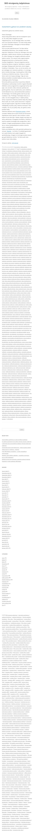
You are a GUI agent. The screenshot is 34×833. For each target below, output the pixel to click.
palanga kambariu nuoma (10, 237)
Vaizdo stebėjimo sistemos (23, 796)
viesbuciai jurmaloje (7, 356)
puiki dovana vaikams (7, 711)
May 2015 (4, 542)
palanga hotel (21, 235)
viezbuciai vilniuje (9, 411)
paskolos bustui (14, 794)
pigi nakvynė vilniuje (7, 277)
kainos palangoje (22, 196)
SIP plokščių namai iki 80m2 (16, 743)
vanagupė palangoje (7, 350)
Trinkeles (5, 804)
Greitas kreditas (25, 814)
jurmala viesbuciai (13, 196)
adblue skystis (27, 773)
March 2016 (5, 532)
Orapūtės (16, 788)
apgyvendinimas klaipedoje (13, 163)
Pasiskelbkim (5, 583)
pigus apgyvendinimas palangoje (13, 281)
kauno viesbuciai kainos (21, 202)
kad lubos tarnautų (25, 822)
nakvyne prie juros (9, 216)
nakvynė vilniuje (18, 216)
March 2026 (5, 471)
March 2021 (5, 499)
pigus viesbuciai (6, 285)
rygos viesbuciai (16, 314)
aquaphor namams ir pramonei (21, 672)
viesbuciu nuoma (10, 383)
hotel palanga (21, 192)
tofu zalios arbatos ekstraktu (20, 790)
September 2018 (6, 514)
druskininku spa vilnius (19, 184)
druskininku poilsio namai (13, 182)
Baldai (3, 560)
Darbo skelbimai (23, 808)
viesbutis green (16, 393)
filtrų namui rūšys (18, 648)
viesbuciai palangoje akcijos (10, 366)
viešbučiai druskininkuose (25, 354)
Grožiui (3, 570)
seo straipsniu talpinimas (20, 706)
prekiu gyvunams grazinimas (17, 792)
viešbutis (26, 389)
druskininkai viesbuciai (19, 180)
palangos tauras (13, 265)
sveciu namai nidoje (27, 342)
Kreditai (26, 816)
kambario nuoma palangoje (14, 198)
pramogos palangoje (13, 310)
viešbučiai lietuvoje (26, 360)
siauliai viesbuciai (10, 324)
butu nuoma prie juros (25, 174)
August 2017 (5, 520)
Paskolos (21, 816)
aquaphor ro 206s (15, 696)
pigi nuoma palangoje (17, 277)
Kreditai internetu (21, 812)
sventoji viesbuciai (10, 346)
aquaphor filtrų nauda (23, 674)
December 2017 (6, 516)
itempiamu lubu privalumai (19, 778)
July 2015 (4, 540)
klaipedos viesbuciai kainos (24, 206)
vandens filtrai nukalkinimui (15, 625)
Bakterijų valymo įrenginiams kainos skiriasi (16, 753)
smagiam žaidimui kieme (18, 711)
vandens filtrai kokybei (26, 637)
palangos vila (15, 273)
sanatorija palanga (23, 316)
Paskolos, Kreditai (14, 816)
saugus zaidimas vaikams (8, 765)
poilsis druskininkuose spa (10, 299)
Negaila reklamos (6, 579)
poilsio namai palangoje (15, 295)
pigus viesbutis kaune (21, 289)
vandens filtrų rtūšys (23, 644)
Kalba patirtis (24, 147)
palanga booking (6, 235)
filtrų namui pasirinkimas (13, 635)
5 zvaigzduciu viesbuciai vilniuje (13, 151)
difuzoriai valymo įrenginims (23, 747)
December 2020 (6, 501)
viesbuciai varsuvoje (22, 373)
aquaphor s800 (11, 680)
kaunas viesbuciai (23, 200)
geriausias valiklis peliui (17, 731)
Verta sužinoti (10, 149)
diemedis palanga (6, 176)
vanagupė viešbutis (17, 350)
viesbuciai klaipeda (16, 358)
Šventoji (9, 131)
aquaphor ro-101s (20, 680)
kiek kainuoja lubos (22, 782)
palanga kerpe (20, 237)
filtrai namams (17, 637)
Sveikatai (4, 595)
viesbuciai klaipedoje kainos (14, 360)
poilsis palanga (5, 302)
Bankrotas (17, 798)
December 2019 (6, 506)
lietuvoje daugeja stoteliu (7, 725)
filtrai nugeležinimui (18, 619)
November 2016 (6, 526)
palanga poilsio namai (18, 239)
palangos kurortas (23, 255)
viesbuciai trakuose (12, 373)
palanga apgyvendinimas (24, 233)
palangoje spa (22, 249)
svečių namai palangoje (18, 344)
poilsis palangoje (22, 302)
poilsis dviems (21, 299)
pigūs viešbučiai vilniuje (9, 289)
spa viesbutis (18, 340)
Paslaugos (4, 149)
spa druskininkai (25, 330)
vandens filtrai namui (7, 637)
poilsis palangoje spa (20, 304)
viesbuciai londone (6, 362)
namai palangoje (21, 218)
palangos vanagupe (22, 265)
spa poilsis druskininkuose (19, 336)
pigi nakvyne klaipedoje (14, 275)
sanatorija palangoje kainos (16, 318)
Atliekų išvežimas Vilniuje (7, 798)
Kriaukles (8, 808)
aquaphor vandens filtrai (13, 666)
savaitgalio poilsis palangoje (18, 322)
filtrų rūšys (10, 619)
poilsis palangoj (13, 302)
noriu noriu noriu (8, 228)
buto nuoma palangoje (15, 172)
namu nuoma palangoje (8, 222)
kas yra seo (17, 702)
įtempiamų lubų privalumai (8, 826)
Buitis (3, 562)
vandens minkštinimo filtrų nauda (10, 658)
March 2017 (5, 524)
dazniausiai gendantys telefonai (21, 715)
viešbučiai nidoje (16, 362)
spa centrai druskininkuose (25, 326)
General (4, 568)
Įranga (3, 573)
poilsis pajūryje (25, 300)
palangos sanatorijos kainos (19, 261)
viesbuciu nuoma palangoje (21, 383)
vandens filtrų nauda (24, 652)
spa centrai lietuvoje (7, 328)
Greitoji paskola (5, 816)
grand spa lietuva (16, 190)
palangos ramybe (16, 259)
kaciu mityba (5, 796)
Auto (3, 558)
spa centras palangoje (15, 330)
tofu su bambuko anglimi (7, 790)
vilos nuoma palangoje (21, 417)
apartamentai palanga (14, 157)
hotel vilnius (7, 194)
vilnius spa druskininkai (21, 415)
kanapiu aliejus (5, 822)
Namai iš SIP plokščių (22, 755)
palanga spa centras (12, 243)
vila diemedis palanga (19, 411)
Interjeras (4, 571)
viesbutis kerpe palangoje (22, 395)
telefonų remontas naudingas (20, 713)
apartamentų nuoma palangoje (12, 161)
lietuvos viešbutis (11, 212)
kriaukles (4, 761)
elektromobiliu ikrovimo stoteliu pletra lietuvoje (20, 723)
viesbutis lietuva (25, 397)
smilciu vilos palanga (7, 326)
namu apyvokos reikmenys (20, 761)
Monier (25, 802)
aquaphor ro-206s (19, 690)
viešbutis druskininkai (13, 391)
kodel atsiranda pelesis (17, 769)
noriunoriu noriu (27, 228)
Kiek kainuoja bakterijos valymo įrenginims (21, 757)
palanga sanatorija (15, 241)
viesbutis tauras (6, 407)
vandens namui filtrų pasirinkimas (9, 644)
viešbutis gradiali (24, 391)
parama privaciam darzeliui (8, 775)
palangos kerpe (14, 255)
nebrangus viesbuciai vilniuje (20, 224)
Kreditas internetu (7, 814)
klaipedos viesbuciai (12, 206)
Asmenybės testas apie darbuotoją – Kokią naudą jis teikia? (16, 447)
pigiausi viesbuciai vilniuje (13, 279)
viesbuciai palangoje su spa (8, 367)
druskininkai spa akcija (20, 178)
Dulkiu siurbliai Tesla (11, 747)
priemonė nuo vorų (25, 704)
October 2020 (5, 503)
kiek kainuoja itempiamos (11, 782)
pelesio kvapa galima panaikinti (22, 698)
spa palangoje (13, 334)
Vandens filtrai (5, 601)
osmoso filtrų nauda (6, 621)
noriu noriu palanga (18, 228)
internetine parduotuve (23, 615)
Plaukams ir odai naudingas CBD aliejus (11, 461)
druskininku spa (24, 182)
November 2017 (6, 518)
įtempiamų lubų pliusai (15, 822)
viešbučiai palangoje (15, 364)
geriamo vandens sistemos (25, 662)
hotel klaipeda (14, 192)
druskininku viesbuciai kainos (14, 186)
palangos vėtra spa (9, 267)
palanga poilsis (27, 239)
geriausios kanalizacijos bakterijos (15, 773)
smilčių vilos (26, 324)
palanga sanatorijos (25, 241)
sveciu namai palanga (7, 344)
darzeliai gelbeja (19, 775)
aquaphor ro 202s (6, 696)
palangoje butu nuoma (20, 247)
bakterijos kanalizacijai (24, 763)
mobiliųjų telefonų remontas (9, 719)
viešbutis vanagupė (15, 407)
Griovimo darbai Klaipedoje (17, 800)
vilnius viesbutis (11, 417)
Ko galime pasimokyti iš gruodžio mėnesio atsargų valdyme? (16, 441)
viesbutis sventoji (17, 405)
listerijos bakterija (28, 769)
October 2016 (5, 528)
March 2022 (5, 487)
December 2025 (6, 473)
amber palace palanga (13, 153)
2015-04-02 (15, 143)
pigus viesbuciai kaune (15, 285)
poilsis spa (14, 308)
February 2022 (5, 489)
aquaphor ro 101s (15, 694)
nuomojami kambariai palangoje (20, 231)
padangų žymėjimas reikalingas (22, 725)
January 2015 (5, 548)
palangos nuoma (16, 257)
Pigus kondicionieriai (12, 804)
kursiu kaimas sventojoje (17, 210)
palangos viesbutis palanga (25, 271)
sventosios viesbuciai (20, 346)
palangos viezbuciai (6, 273)
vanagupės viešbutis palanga (14, 352)
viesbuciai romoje (11, 369)
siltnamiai (24, 784)
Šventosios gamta (21, 111)
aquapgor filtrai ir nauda (15, 676)
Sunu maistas (26, 810)
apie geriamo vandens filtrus (12, 629)
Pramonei (4, 587)
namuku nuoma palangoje (20, 222)
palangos (9, 251)
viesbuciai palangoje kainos (24, 366)
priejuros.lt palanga (19, 312)
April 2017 (4, 522)
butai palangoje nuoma (10, 170)
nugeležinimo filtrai (9, 698)
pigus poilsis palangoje (25, 283)
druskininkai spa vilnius (7, 180)
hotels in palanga (15, 194)
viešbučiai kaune (25, 356)
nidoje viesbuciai (21, 226)
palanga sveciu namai (14, 245)
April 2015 (4, 544)
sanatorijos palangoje (10, 320)
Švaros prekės (5, 593)
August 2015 (5, 538)
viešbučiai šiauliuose (10, 371)
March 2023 (5, 481)
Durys (3, 566)
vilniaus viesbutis (24, 413)
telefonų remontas (9, 702)
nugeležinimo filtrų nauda (11, 656)
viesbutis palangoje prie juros (14, 403)
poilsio (23, 291)
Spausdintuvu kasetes (7, 806)
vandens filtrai (14, 662)
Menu (17, 12)
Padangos (4, 581)
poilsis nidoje (8, 300)
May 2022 (4, 485)
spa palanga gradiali (21, 332)
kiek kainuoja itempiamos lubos (14, 780)
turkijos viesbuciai (17, 348)
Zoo (3, 605)
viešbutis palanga (10, 401)
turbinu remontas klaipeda (17, 786)
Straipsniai (28, 812)
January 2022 (5, 491)
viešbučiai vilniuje (6, 377)
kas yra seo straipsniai (11, 737)
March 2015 (5, 546)
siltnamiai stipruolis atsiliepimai (14, 767)
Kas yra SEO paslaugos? (7, 457)
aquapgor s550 (8, 682)
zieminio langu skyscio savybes (10, 771)
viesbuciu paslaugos (25, 385)
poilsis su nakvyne (22, 308)
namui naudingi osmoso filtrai (9, 631)
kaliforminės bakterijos (7, 749)
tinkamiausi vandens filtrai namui (10, 639)
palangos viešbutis (13, 271)
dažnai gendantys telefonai (19, 721)
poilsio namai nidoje (22, 293)
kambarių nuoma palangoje (12, 200)
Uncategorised (5, 597)
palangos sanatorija (26, 259)
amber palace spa (23, 153)
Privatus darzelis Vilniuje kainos (21, 749)
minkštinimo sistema (15, 623)
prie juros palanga (22, 310)
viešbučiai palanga (24, 362)
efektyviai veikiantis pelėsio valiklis (15, 733)
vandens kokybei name (7, 646)
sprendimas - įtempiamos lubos (23, 824)
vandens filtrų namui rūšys (9, 642)
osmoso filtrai (27, 619)
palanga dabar (14, 235)
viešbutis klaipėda (6, 397)
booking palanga (16, 168)
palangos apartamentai (23, 251)
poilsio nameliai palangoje (11, 297)
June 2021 (4, 493)
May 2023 (4, 479)
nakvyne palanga (18, 214)
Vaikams (4, 599)
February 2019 (5, 512)
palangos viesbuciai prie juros (17, 269)
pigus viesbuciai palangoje (14, 287)
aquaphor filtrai (23, 666)
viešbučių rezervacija (7, 387)
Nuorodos (4, 812)
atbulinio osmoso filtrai (21, 627)
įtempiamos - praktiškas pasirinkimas (19, 828)
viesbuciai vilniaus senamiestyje (19, 375)
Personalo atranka (6, 810)
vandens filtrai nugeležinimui (24, 656)
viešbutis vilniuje (10, 409)
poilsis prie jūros (24, 306)
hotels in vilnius (23, 194)
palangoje (12, 247)
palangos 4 (14, 251)
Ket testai (19, 810)
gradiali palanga (22, 188)
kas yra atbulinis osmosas (26, 629)
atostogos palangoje (23, 166)
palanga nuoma (9, 239)
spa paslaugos (20, 334)
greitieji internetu (14, 820)
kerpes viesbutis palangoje (12, 204)
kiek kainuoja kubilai (7, 721)
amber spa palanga (11, 155)
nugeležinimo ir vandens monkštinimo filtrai (12, 660)
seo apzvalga (10, 761)
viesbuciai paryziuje (20, 367)
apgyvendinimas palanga (12, 164)
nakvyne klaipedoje (21, 212)
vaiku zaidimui (21, 771)
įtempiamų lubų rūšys (18, 830)
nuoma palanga (14, 230)
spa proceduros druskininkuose (15, 338)
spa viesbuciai (10, 340)
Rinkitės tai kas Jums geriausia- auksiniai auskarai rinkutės (16, 459)
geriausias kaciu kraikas (7, 715)
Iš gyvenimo (17, 147)
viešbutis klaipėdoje (16, 397)
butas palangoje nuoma (22, 170)
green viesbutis (24, 190)
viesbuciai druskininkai (12, 354)
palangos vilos (22, 273)
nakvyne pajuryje (10, 214)
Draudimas (4, 564)
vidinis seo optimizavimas (21, 739)
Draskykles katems (12, 812)
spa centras (26, 328)
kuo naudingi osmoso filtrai (15, 633)
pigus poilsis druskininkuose (13, 283)
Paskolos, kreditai (15, 818)
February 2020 (5, 504)
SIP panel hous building (22, 759)
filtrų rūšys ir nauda (25, 623)
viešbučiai (4, 354)
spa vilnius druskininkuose (14, 342)
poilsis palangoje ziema (13, 306)
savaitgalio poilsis (6, 322)
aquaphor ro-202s (19, 688)
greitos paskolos (5, 820)
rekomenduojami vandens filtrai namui (22, 646)
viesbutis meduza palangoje (20, 399)
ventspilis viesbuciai (26, 352)
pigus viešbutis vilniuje (15, 291)
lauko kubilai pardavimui (17, 700)
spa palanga (13, 332)
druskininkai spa (11, 178)
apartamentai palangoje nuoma (12, 159)
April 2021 (4, 497)
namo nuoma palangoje (25, 220)
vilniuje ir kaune (19, 826)
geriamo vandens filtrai (23, 692)
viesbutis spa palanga (7, 405)
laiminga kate (9, 788)
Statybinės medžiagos (18, 806)
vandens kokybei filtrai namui (22, 642)
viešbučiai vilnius (13, 379)
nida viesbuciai (12, 226)
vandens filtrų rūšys (27, 648)
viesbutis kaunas (25, 393)
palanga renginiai (6, 241)
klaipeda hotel (23, 204)
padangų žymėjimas (6, 617)
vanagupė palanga (27, 348)
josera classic (18, 735)
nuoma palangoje (22, 230)
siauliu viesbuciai (19, 324)
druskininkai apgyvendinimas (18, 176)
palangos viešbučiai (19, 267)
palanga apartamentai (12, 233)
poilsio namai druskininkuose (9, 293)
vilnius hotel (12, 415)
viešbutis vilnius (18, 409)
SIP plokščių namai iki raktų (18, 741)
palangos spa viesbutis (20, 263)
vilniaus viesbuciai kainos (13, 413)
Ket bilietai (13, 810)
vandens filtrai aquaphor (21, 668)
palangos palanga (25, 257)
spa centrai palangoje (17, 328)
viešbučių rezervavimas (18, 387)
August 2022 (5, 483)
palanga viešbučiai (24, 245)
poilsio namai (28, 291)
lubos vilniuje (18, 784)
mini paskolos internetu (24, 794)
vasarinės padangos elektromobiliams (10, 727)
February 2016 (5, 534)
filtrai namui (16, 652)
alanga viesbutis (26, 151)
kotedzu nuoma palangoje (18, 208)
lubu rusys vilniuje (10, 784)
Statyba (4, 591)
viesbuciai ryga (19, 369)
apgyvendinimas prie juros (11, 166)
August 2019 (5, 508)
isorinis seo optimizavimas (8, 739)
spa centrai (15, 326)
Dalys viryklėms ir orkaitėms (9, 759)
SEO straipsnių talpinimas (17, 3)
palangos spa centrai (9, 263)
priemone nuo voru (6, 700)
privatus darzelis (23, 776)
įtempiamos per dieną (7, 830)
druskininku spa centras (8, 184)
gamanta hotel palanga (12, 188)
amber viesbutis (20, 155)
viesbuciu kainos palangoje (15, 381)
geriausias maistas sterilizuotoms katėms (11, 717)
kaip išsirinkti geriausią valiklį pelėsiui (21, 709)
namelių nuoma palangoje (12, 220)
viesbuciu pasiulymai (14, 385)
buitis (29, 761)
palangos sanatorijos (7, 261)
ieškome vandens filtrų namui (24, 640)
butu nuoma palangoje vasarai (12, 174)
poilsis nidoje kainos (16, 300)
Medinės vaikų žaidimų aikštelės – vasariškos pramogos (15, 455)
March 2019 (5, 510)
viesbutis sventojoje (27, 405)
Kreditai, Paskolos (6, 818)
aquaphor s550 (13, 692)
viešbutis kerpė (12, 395)
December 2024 (6, 477)
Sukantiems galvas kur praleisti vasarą (16, 27)
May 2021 (4, 495)
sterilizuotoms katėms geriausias (24, 719)
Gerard (29, 802)
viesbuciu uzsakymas (18, 389)
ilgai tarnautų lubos (24, 818)
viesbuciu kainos (22, 379)
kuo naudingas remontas (18, 729)
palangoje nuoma (14, 249)
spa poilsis (9, 336)
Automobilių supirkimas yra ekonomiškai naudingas (14, 439)
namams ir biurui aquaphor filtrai (17, 684)
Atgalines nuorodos (13, 802)
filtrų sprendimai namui (11, 640)
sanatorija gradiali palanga (12, 316)
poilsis (19, 297)
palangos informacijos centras (19, 253)
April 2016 (4, 530)
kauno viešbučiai (11, 202)
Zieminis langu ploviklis (24, 788)
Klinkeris (21, 802)
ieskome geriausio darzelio (12, 776)
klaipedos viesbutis (6, 208)
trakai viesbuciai (9, 348)
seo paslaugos (12, 796)
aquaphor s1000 (17, 682)
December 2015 (6, 536)
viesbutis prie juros (26, 403)
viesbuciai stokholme (21, 371)
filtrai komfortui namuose (25, 635)
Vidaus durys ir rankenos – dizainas (10, 449)
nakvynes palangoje (12, 218)
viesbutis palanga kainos (20, 401)
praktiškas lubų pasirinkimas (8, 824)
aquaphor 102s (23, 694)
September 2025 (6, 475)
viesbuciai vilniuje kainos (17, 377)
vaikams (4, 763)
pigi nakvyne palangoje (25, 275)
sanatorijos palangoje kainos (23, 320)
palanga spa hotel (21, 243)
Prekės (3, 589)
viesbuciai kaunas (16, 356)
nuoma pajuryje (6, 230)
